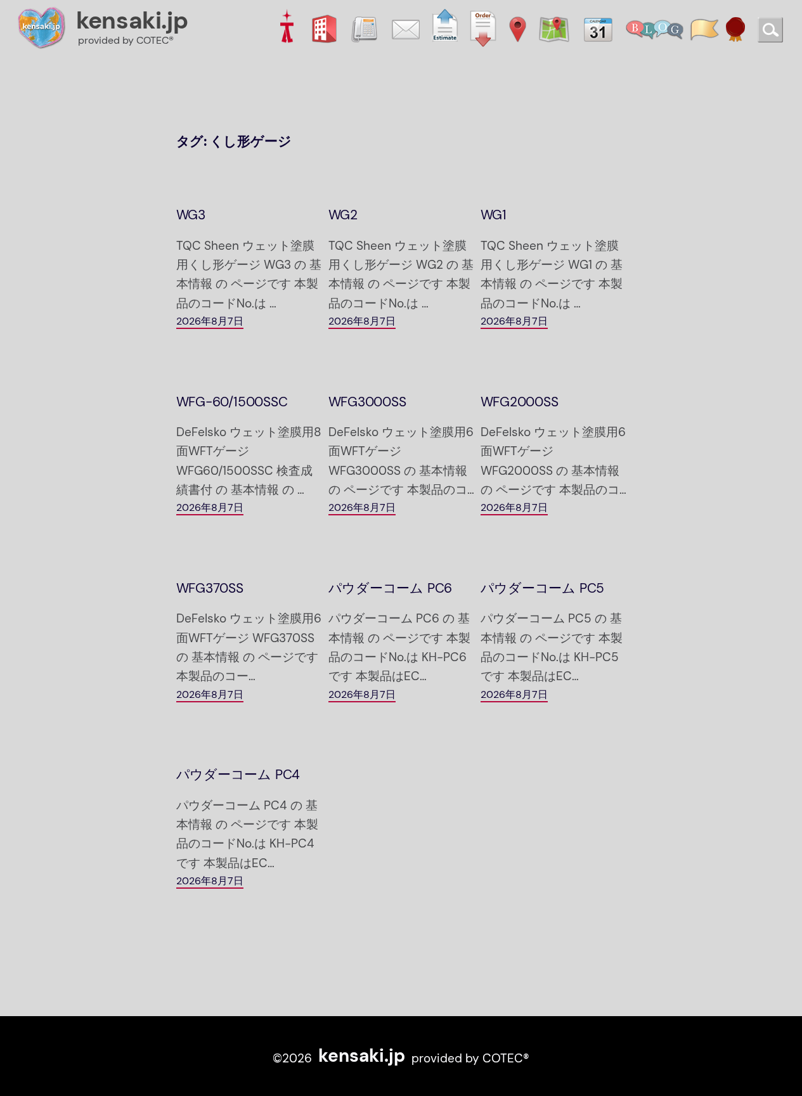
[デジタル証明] (735, 28)
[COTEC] (287, 28)
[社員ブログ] (654, 28)
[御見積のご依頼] (445, 28)
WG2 (343, 215)
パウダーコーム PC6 (390, 588)
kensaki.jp (132, 20)
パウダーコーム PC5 (543, 588)
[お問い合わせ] (405, 28)
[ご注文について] (483, 28)
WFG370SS (209, 588)
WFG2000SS (520, 402)
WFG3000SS (367, 402)
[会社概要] (324, 28)
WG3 (190, 215)
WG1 (494, 215)
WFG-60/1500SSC (232, 402)
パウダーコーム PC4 (238, 775)
